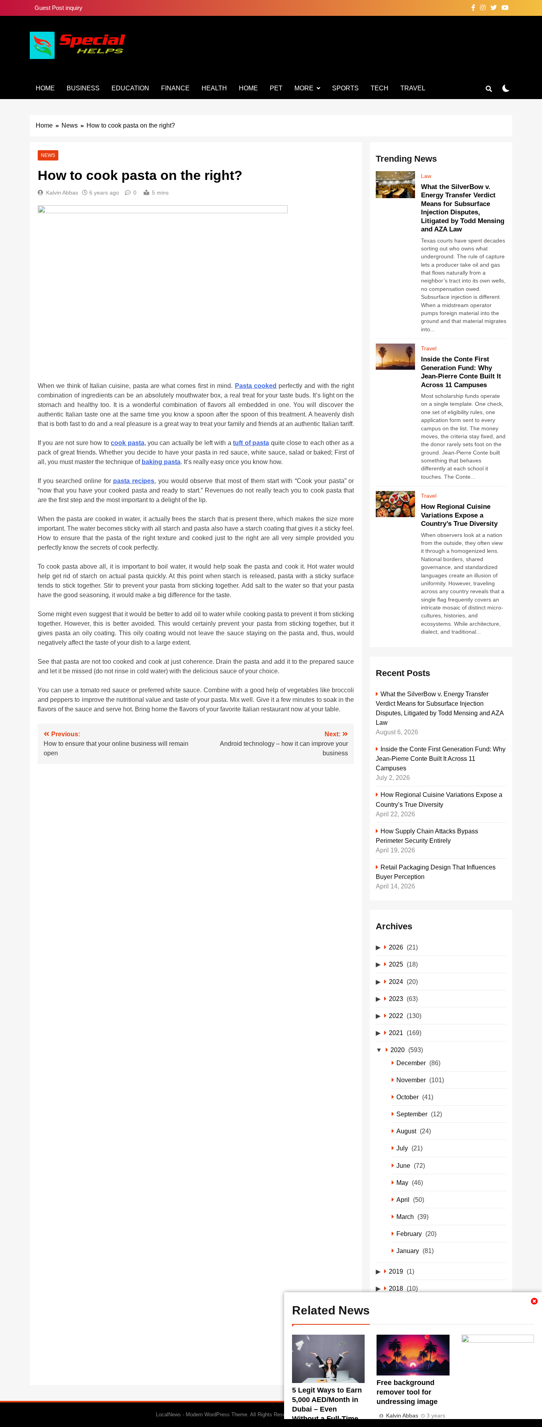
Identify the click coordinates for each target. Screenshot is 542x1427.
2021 (396, 1032)
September (411, 1114)
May (402, 1182)
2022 (396, 1015)
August (406, 1131)
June (403, 1165)
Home (45, 88)
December (411, 1062)
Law (426, 176)
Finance (175, 88)
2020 (397, 1049)
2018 (396, 1288)
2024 (396, 981)
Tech (379, 88)
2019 (396, 1271)
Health (214, 88)
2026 (396, 947)
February (409, 1233)
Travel (412, 88)
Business (83, 88)
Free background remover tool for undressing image (407, 1392)
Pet (276, 88)
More (303, 88)
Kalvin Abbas (62, 192)
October (407, 1096)
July (402, 1148)
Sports (345, 88)
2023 (396, 998)
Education (130, 88)
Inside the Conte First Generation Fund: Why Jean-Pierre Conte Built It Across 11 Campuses (440, 758)
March (405, 1216)
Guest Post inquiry (59, 7)
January (407, 1250)
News (48, 155)
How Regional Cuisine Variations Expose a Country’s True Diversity (459, 515)
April (402, 1199)
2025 (396, 964)
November (411, 1079)
